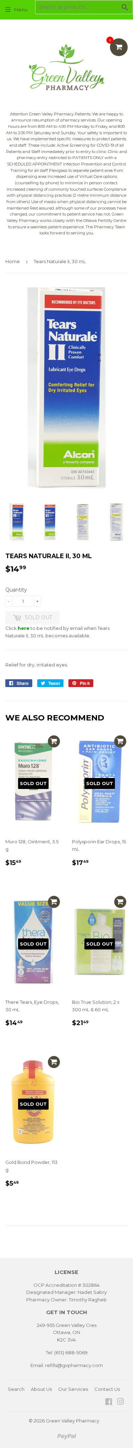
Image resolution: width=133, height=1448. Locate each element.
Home (12, 261)
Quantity (16, 590)
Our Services (73, 1389)
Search (16, 1389)
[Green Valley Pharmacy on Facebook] (108, 1402)
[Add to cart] (54, 741)
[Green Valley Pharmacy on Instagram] (120, 1402)
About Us (41, 1389)
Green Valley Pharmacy (72, 1420)
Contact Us (107, 1389)
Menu (20, 9)
